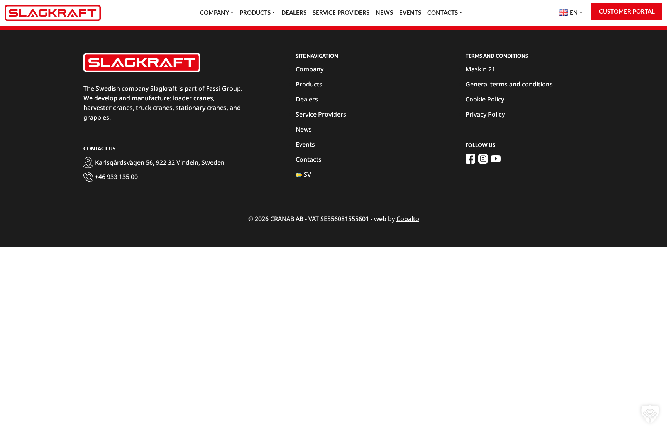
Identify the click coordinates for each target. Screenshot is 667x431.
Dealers (293, 13)
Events (410, 13)
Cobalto (407, 219)
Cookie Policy (485, 99)
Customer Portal (627, 12)
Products (255, 13)
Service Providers (341, 13)
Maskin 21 (480, 69)
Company (214, 13)
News (384, 13)
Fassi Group (223, 88)
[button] (650, 414)
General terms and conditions (509, 84)
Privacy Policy (485, 114)
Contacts (442, 13)
